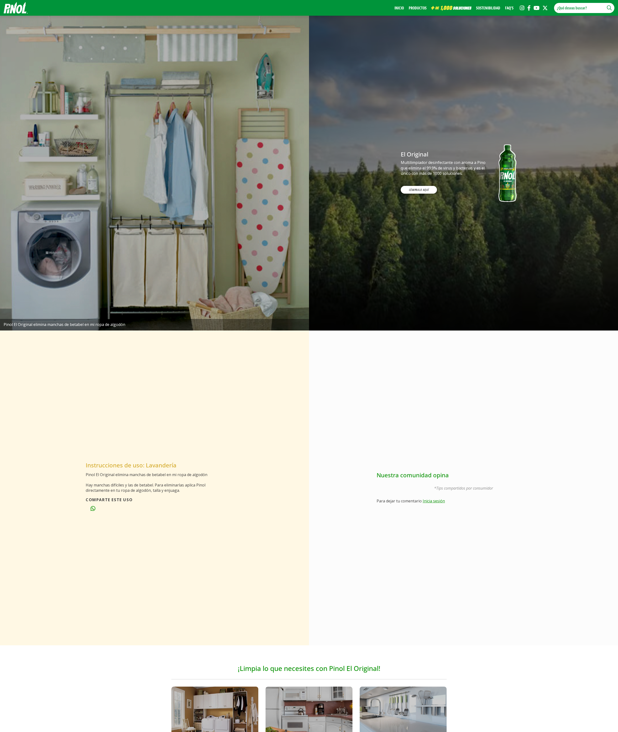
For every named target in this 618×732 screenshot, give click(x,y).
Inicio (399, 8)
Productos (418, 8)
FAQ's (509, 8)
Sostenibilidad (488, 8)
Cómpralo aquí (419, 190)
